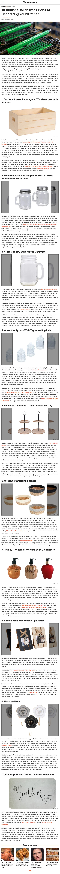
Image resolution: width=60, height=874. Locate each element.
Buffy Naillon (7, 17)
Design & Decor (11, 6)
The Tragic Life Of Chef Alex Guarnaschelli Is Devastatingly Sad (36, 865)
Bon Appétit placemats (29, 822)
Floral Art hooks (6, 745)
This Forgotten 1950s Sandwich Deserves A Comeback (52, 864)
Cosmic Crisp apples (26, 540)
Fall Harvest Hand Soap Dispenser (32, 605)
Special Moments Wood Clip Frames (25, 670)
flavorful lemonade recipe (49, 289)
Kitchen (3, 6)
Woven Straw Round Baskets (15, 531)
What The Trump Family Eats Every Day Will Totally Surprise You (7, 865)
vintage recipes (32, 692)
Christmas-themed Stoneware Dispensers (34, 607)
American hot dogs (43, 168)
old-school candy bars (39, 370)
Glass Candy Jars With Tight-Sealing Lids (19, 392)
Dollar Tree (55, 212)
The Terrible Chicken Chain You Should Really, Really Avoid (22, 864)
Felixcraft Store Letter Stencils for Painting (38, 166)
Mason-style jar (25, 309)
